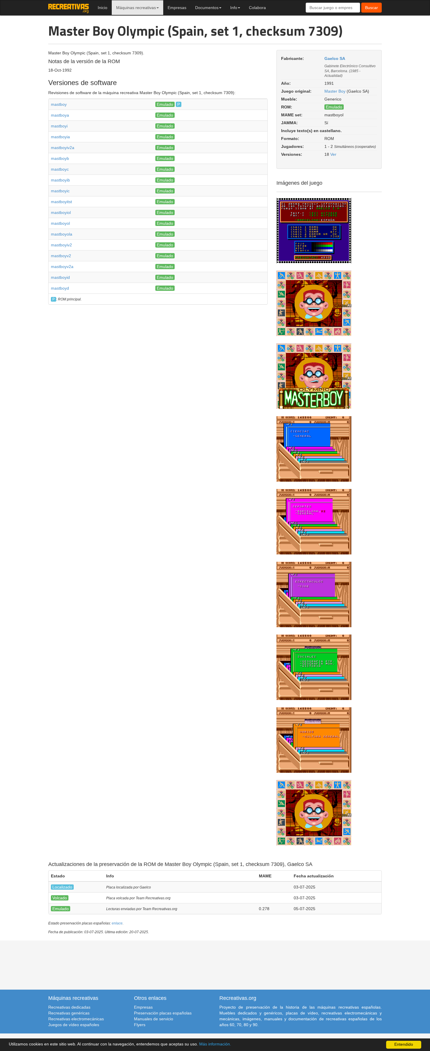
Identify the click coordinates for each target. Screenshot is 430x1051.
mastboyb (60, 158)
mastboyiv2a (62, 147)
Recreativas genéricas (69, 1013)
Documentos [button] (207, 7)
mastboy (59, 104)
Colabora (257, 7)
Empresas (177, 7)
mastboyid (60, 277)
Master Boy (334, 91)
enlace (117, 923)
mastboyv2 (61, 255)
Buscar (371, 7)
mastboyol (60, 223)
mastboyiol (61, 212)
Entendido (403, 1044)
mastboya (60, 115)
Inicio (102, 7)
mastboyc (60, 169)
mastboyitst (61, 201)
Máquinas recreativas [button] (136, 7)
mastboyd (60, 288)
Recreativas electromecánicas (76, 1019)
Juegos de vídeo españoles (73, 1024)
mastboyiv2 (61, 245)
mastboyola (61, 234)
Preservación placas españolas (163, 1013)
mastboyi (59, 126)
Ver (333, 154)
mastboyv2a (62, 266)
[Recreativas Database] (68, 7)
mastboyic (60, 191)
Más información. (215, 1044)
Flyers (139, 1024)
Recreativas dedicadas (69, 1007)
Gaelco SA (334, 58)
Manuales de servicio (153, 1019)
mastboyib (60, 180)
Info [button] (233, 7)
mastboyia (60, 136)
